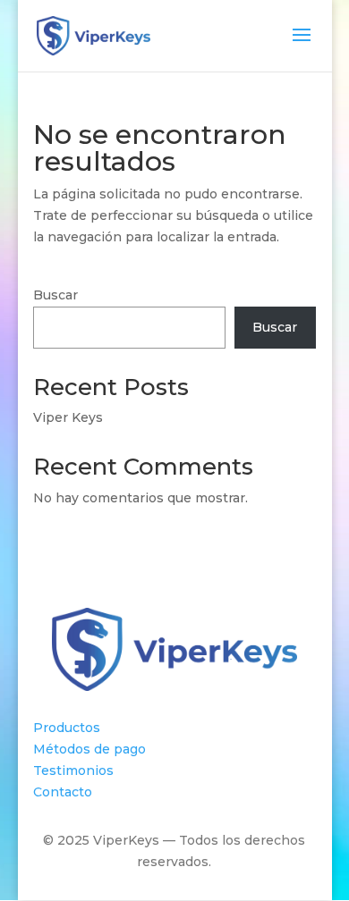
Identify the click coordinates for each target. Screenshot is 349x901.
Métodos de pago (89, 749)
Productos (66, 728)
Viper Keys (68, 417)
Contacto (62, 792)
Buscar (55, 295)
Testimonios (73, 770)
